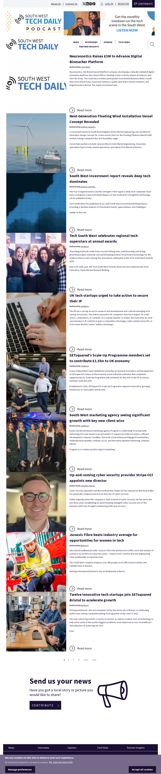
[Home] (36, 44)
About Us (56, 3)
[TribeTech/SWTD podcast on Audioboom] (93, 3)
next (85, 659)
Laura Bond (85, 67)
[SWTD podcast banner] (80, 23)
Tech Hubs (124, 42)
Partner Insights (89, 46)
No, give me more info (61, 762)
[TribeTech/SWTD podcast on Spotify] (90, 3)
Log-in (109, 3)
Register (123, 3)
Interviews (91, 42)
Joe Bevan (85, 246)
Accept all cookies (142, 769)
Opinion (108, 42)
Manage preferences (20, 769)
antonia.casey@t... (88, 127)
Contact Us (71, 3)
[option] (80, 23)
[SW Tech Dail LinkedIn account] (87, 3)
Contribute (145, 3)
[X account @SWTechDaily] (84, 3)
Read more (84, 110)
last (94, 659)
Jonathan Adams (88, 486)
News (76, 42)
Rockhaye (85, 545)
